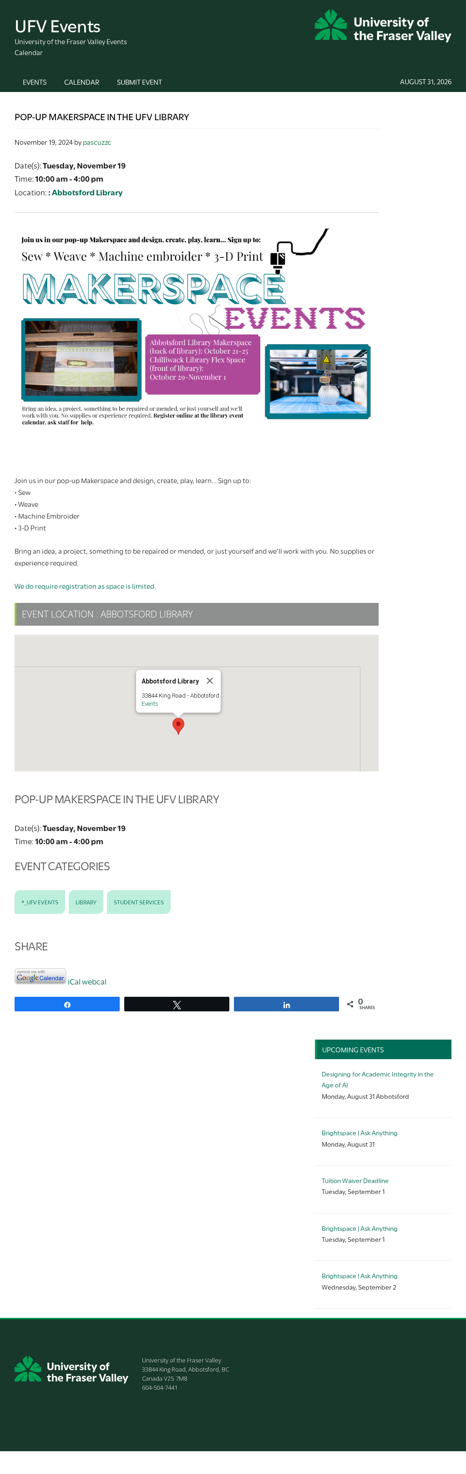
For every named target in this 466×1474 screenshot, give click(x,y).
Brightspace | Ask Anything (360, 1132)
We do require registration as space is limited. (85, 586)
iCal (74, 981)
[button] (178, 726)
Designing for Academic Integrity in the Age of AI (378, 1079)
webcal (94, 981)
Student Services (139, 902)
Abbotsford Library (87, 192)
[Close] (210, 681)
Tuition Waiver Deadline (355, 1180)
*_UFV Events (39, 902)
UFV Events (58, 24)
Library (86, 902)
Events (150, 703)
